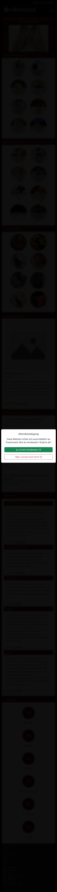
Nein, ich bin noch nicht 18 (28, 456)
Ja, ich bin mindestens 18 (28, 449)
